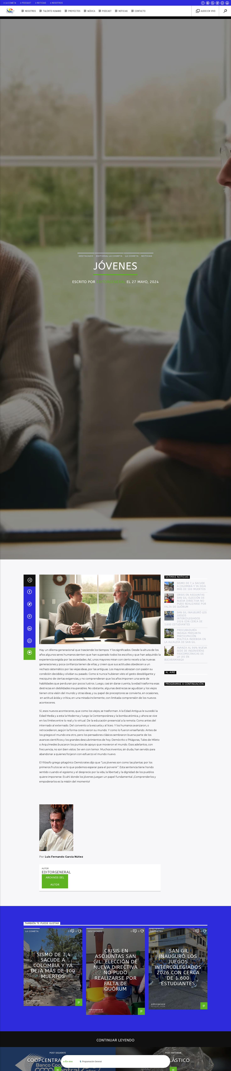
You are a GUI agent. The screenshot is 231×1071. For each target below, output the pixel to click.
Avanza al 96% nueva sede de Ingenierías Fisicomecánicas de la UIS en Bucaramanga (185, 698)
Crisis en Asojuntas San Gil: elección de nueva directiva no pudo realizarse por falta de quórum (185, 645)
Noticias (41, 2)
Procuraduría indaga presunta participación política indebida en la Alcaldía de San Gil (185, 681)
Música (91, 11)
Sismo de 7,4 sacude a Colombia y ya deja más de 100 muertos (191, 631)
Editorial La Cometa (109, 276)
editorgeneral (110, 302)
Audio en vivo (207, 11)
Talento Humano (52, 11)
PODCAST (107, 11)
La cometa (131, 276)
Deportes (156, 976)
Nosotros (57, 2)
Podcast (26, 2)
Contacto (140, 11)
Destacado (86, 276)
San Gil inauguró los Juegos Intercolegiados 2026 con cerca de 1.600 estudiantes (185, 663)
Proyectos (74, 11)
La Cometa (10, 2)
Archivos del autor (55, 926)
